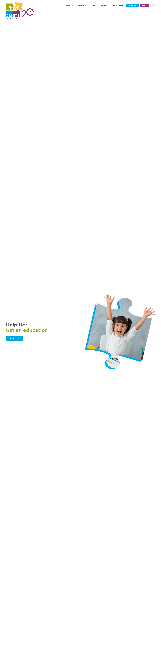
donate (144, 5)
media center (118, 5)
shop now (104, 5)
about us (69, 5)
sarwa (94, 5)
